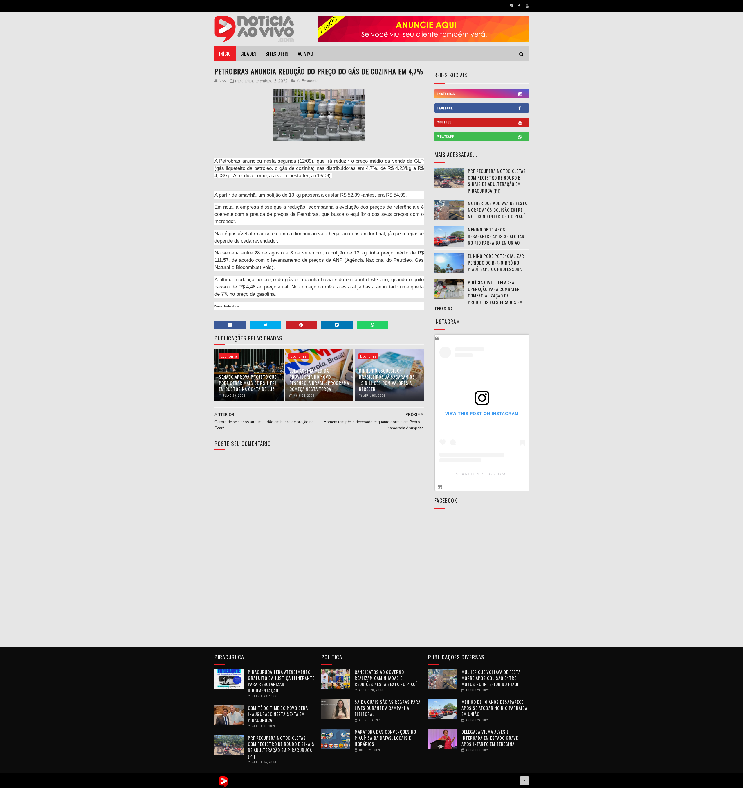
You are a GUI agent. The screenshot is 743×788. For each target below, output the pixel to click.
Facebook (445, 108)
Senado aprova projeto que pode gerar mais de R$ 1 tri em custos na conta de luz (247, 383)
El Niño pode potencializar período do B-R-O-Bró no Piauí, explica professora (496, 262)
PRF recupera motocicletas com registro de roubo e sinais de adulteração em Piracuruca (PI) (497, 181)
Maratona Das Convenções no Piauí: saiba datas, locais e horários (385, 737)
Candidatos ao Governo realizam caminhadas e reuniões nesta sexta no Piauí (386, 678)
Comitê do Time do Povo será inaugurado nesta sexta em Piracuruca (278, 714)
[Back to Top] (524, 780)
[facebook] (519, 6)
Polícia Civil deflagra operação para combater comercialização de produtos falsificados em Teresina (478, 295)
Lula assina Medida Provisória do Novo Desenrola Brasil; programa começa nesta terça (319, 379)
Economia (310, 81)
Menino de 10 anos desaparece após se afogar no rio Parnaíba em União (496, 236)
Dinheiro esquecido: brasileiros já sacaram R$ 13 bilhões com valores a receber (387, 379)
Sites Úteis (277, 53)
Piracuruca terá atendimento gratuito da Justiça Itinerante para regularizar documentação (281, 681)
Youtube (444, 122)
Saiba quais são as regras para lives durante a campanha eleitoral (388, 708)
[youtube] (527, 6)
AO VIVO (305, 53)
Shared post (472, 474)
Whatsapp (445, 136)
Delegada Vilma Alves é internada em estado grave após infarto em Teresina (489, 737)
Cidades (248, 53)
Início (225, 53)
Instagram (446, 93)
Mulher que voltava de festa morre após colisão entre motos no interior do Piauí (497, 209)
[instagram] (511, 6)
